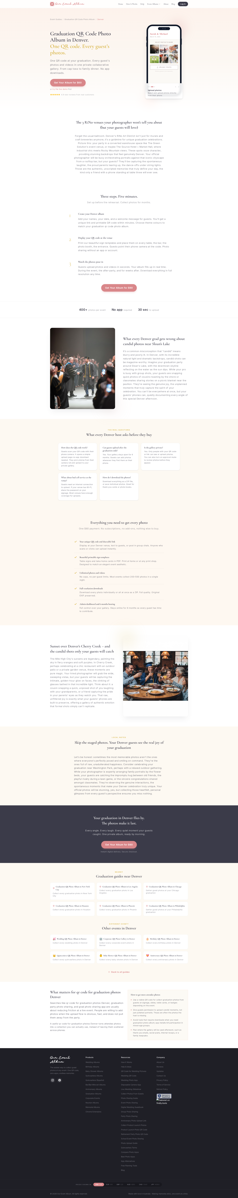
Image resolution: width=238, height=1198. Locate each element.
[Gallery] (154, 86)
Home (120, 4)
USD (98, 1184)
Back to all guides (120, 972)
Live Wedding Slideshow (131, 1089)
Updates (160, 1071)
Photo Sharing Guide (129, 1098)
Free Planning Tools (129, 1166)
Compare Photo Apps (130, 1152)
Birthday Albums (92, 1067)
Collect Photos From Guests (132, 1094)
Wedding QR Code (128, 1076)
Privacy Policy (162, 1080)
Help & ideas (126, 1067)
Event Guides (56, 19)
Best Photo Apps (128, 1157)
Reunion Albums (92, 1103)
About (165, 4)
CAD (143, 1184)
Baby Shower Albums (94, 1071)
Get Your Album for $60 (68, 82)
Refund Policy (162, 1089)
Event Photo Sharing (129, 1103)
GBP (120, 1184)
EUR (109, 1184)
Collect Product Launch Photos (133, 1125)
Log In (183, 4)
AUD (131, 1184)
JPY (155, 1184)
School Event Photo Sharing (132, 1139)
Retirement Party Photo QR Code (134, 1134)
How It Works (131, 4)
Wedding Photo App (129, 1080)
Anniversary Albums (94, 1089)
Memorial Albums (93, 1107)
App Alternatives (128, 1161)
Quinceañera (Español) (95, 1080)
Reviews (160, 1067)
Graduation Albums (93, 1094)
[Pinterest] (59, 1080)
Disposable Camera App (131, 1085)
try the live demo (59, 89)
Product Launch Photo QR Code (134, 1130)
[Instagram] (52, 1080)
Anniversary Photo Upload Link (133, 1121)
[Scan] (148, 86)
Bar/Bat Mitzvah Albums (95, 1085)
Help (142, 4)
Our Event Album (60, 1060)
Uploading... (165, 67)
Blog (173, 4)
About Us (160, 1062)
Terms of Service (163, 1085)
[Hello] (149, 86)
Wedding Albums (93, 1062)
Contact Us (161, 1076)
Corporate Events (93, 1098)
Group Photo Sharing (129, 1112)
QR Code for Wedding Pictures (133, 1071)
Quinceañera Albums (94, 1076)
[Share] (152, 86)
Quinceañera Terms (129, 1148)
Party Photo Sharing (129, 1116)
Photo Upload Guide (129, 1143)
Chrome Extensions (93, 1112)
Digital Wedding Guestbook (132, 1107)
